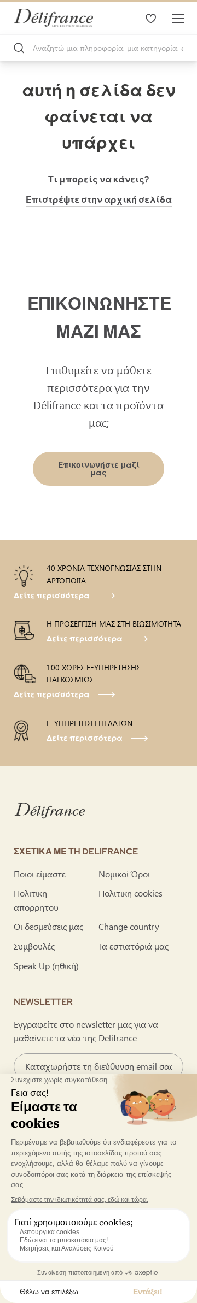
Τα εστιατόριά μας (134, 946)
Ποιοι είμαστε (40, 874)
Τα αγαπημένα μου (150, 18)
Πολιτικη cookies (131, 893)
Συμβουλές (34, 946)
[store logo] (53, 18)
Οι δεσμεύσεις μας (48, 926)
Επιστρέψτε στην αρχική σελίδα (99, 199)
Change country (129, 926)
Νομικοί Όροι (124, 874)
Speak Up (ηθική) (46, 965)
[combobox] (98, 48)
